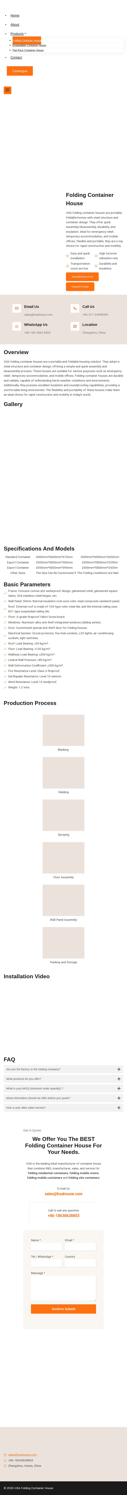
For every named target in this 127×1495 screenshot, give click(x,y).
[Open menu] (7, 90)
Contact (16, 57)
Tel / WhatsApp (42, 1256)
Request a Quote (80, 286)
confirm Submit (63, 1309)
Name (36, 1240)
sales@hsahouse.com (63, 1194)
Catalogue (19, 71)
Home (15, 15)
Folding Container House (27, 40)
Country (70, 1256)
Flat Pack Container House (28, 50)
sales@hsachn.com (82, 276)
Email (69, 1240)
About (15, 24)
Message (38, 1273)
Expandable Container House (29, 45)
